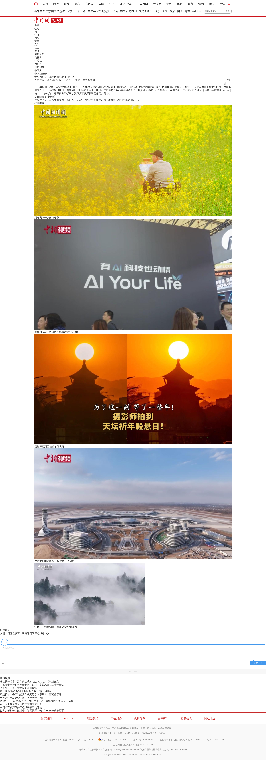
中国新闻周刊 (128, 11)
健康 (211, 4)
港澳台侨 (39, 54)
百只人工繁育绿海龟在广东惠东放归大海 (22, 704)
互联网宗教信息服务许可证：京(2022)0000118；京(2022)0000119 (192, 739)
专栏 (187, 11)
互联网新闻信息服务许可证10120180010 (133, 744)
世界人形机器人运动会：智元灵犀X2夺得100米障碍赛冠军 (32, 710)
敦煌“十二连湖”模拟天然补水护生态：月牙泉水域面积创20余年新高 (36, 701)
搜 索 (229, 11)
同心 (77, 4)
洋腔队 (38, 60)
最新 (36, 25)
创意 (157, 11)
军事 (36, 41)
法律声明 (163, 718)
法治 (201, 4)
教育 (190, 4)
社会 (112, 4)
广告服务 (116, 718)
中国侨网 (142, 4)
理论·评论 (126, 4)
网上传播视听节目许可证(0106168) (59, 739)
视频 (172, 11)
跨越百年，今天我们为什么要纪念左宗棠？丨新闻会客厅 (31, 694)
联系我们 (92, 718)
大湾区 (157, 4)
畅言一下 (258, 663)
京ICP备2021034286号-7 (145, 739)
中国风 (38, 70)
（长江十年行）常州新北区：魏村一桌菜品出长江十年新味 (32, 684)
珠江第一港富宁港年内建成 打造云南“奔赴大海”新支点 (29, 681)
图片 (180, 11)
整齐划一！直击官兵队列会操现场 (18, 688)
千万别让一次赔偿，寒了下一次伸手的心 (22, 697)
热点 (36, 28)
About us (69, 718)
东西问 (89, 4)
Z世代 (37, 64)
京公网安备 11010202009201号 (116, 739)
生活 (222, 4)
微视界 (38, 57)
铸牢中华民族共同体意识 (49, 11)
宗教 (70, 11)
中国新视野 (40, 73)
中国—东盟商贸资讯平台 (103, 11)
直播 (165, 11)
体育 (180, 4)
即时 (45, 4)
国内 (36, 31)
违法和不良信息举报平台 (91, 749)
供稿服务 (139, 718)
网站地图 (209, 718)
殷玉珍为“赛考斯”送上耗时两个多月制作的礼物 (25, 691)
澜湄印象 (39, 67)
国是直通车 (146, 11)
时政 (56, 4)
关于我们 (46, 718)
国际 (101, 4)
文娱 (169, 4)
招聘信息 (186, 718)
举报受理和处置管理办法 (152, 749)
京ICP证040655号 (87, 739)
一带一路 (80, 11)
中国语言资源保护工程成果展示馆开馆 (21, 707)
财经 (66, 4)
